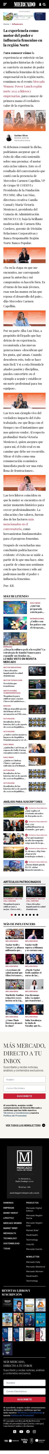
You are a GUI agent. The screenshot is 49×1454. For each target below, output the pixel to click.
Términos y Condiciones (16, 1113)
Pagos (24, 1423)
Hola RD (30, 1244)
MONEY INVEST (10, 1213)
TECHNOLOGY (10, 1238)
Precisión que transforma (10, 684)
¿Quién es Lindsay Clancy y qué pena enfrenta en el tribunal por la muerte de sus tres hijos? (15, 765)
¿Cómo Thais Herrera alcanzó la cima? (13, 1023)
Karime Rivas (21, 135)
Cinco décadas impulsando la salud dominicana (13, 673)
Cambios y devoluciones (24, 1426)
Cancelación (8, 1426)
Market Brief (32, 1230)
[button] (12, 915)
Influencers (17, 24)
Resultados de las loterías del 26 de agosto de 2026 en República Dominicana (15, 777)
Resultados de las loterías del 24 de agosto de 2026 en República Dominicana (15, 725)
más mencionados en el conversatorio (18, 524)
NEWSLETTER (32, 1257)
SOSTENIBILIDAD (11, 1243)
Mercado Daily (33, 1262)
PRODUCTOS (32, 1203)
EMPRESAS (8, 1208)
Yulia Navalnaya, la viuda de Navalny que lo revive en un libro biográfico (34, 1026)
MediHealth (32, 1235)
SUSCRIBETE (24, 1096)
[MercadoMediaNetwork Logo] (24, 1160)
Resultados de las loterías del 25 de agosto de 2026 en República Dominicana (15, 790)
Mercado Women (34, 1271)
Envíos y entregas (35, 1423)
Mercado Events (34, 1249)
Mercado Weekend (35, 1266)
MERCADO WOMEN (12, 1223)
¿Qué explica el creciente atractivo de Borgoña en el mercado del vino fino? (34, 816)
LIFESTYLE (8, 1218)
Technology (32, 1239)
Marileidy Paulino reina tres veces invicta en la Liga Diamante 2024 (14, 999)
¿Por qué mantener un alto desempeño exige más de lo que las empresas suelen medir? (35, 843)
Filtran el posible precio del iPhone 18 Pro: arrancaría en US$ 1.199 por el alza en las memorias (14, 714)
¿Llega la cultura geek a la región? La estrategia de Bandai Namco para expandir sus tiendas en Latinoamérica (24, 654)
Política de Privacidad (14, 1115)
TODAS (6, 1248)
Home (6, 24)
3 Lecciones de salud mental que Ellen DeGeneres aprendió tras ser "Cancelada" (14, 975)
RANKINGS (8, 1203)
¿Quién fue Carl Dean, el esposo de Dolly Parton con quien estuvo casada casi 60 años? (15, 751)
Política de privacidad (12, 1423)
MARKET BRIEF (10, 1228)
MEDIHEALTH (9, 1233)
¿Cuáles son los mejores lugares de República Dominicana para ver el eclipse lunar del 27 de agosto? (15, 739)
